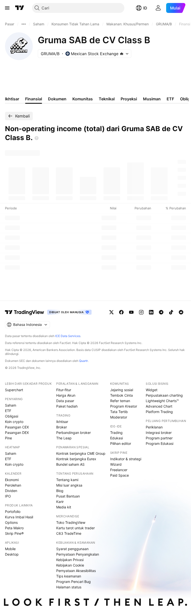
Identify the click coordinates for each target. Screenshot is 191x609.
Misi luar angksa (69, 485)
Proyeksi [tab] (129, 98)
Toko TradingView (70, 522)
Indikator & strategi (125, 459)
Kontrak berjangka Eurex (76, 459)
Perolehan (13, 485)
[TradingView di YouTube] (131, 312)
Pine (8, 438)
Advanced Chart (159, 406)
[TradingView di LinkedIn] (151, 312)
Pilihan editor (120, 443)
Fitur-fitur (63, 390)
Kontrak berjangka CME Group (80, 453)
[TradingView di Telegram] (161, 312)
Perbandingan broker (73, 432)
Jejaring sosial (121, 390)
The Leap (64, 438)
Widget (151, 390)
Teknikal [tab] (107, 98)
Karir (60, 501)
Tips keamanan (68, 576)
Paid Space (119, 475)
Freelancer (118, 470)
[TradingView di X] (111, 312)
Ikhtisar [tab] (12, 98)
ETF (8, 411)
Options (11, 522)
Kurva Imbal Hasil (19, 517)
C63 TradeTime (68, 533)
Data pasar (65, 401)
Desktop (12, 554)
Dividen (11, 491)
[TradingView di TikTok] (171, 312)
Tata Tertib (119, 412)
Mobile (10, 549)
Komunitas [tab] (82, 98)
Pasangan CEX (17, 427)
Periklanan (154, 427)
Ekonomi (12, 480)
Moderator (118, 417)
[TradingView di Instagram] (141, 312)
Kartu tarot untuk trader (75, 528)
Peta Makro (14, 528)
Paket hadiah (67, 406)
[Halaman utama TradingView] (19, 7)
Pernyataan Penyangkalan (77, 554)
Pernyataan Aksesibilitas (76, 571)
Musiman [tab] (152, 98)
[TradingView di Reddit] (181, 312)
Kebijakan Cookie (70, 565)
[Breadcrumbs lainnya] (23, 24)
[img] (121, 53)
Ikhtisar (62, 421)
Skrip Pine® (14, 533)
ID (145, 7)
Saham (10, 405)
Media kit (63, 507)
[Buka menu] (7, 8)
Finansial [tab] (33, 98)
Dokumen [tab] (57, 98)
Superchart (14, 390)
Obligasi (11, 416)
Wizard (116, 464)
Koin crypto (14, 421)
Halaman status (68, 587)
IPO (8, 496)
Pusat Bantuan (68, 496)
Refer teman (120, 401)
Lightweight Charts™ (162, 401)
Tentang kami (67, 480)
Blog (59, 491)
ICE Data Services (67, 336)
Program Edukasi (159, 443)
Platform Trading (159, 412)
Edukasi (116, 438)
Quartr (83, 361)
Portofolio (12, 511)
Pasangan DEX (17, 432)
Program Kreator (123, 406)
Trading (116, 432)
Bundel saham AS (70, 464)
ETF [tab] (170, 98)
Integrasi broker (159, 432)
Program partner (159, 438)
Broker (61, 427)
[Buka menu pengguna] (158, 8)
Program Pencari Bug (73, 581)
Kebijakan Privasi (70, 560)
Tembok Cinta (121, 395)
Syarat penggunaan (72, 549)
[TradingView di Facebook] (121, 312)
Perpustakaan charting (164, 395)
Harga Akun (65, 395)
